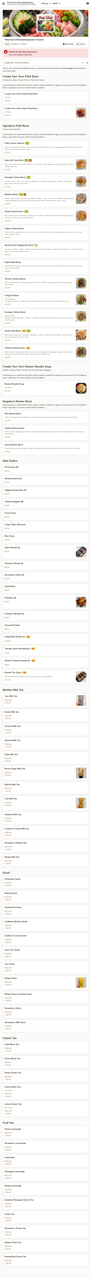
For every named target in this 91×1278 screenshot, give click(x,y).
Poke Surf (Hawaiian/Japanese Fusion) (21, 3)
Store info (69, 44)
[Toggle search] (87, 63)
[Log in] (87, 3)
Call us (82, 44)
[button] (45, 97)
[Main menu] (3, 3)
